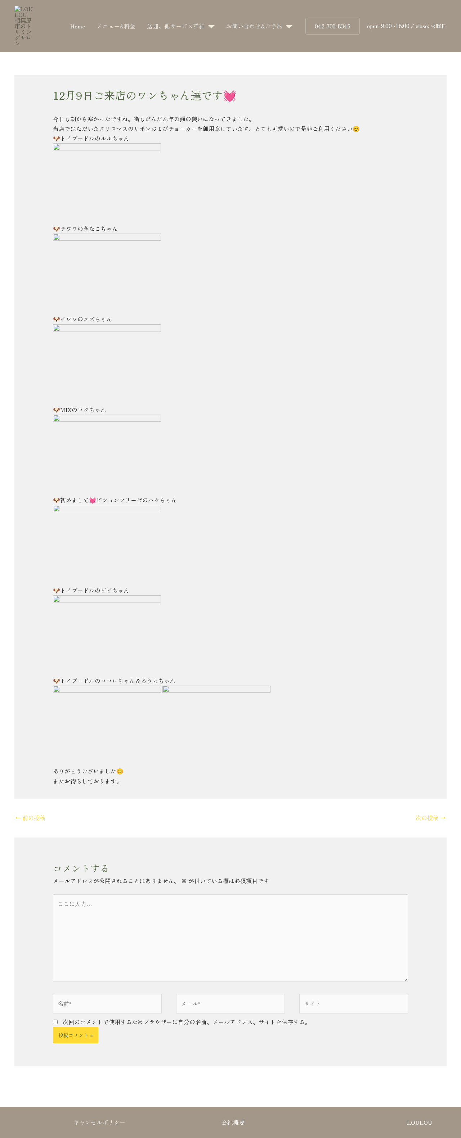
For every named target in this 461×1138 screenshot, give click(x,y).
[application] (210, 26)
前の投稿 (30, 817)
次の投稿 (431, 817)
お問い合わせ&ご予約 (254, 26)
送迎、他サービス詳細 (176, 26)
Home (77, 26)
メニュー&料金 (116, 26)
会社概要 (233, 1122)
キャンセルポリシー (99, 1122)
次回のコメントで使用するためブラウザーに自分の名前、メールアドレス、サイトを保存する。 (186, 1021)
